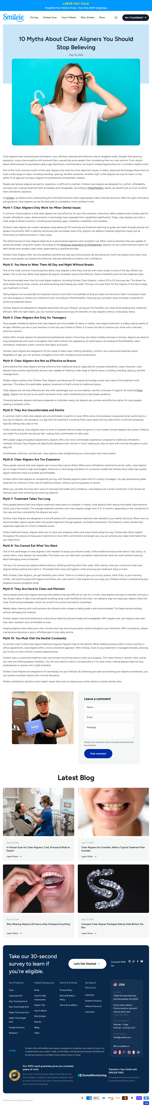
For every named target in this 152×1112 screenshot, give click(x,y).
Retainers (13, 1033)
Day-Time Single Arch (19, 1007)
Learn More (12, 856)
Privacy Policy (66, 990)
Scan (11, 990)
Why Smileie (40, 1016)
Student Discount (93, 1001)
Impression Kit (15, 995)
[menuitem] (102, 17)
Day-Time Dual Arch (18, 1001)
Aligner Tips (39, 1005)
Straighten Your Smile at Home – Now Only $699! (76, 8)
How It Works (40, 1010)
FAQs (36, 1033)
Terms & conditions (68, 1005)
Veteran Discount (93, 1006)
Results (37, 1022)
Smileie (13, 1100)
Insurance (89, 1012)
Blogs (36, 1027)
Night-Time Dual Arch (19, 1012)
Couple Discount (16, 1027)
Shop (36, 990)
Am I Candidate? (134, 17)
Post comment (98, 753)
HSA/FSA (89, 995)
